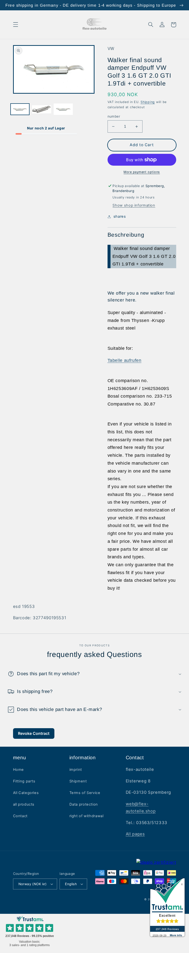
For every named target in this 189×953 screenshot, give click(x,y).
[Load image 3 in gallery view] (63, 109)
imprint (75, 769)
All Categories (26, 793)
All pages (135, 833)
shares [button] (119, 216)
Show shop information (133, 205)
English (71, 884)
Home (18, 769)
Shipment (78, 781)
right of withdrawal (86, 816)
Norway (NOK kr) (32, 884)
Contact (20, 816)
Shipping (148, 102)
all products (24, 804)
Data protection (83, 804)
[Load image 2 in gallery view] (41, 109)
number (114, 116)
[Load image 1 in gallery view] (20, 109)
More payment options (142, 172)
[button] (15, 24)
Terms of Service (84, 793)
